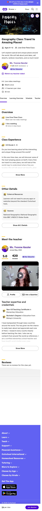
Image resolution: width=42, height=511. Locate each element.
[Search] (32, 9)
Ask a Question (31, 294)
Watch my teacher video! (15, 74)
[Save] (37, 16)
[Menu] (37, 9)
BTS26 (31, 2)
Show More (20, 175)
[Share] (32, 16)
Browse (11, 9)
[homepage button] (5, 9)
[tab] (3, 98)
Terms (22, 4)
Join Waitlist (32, 507)
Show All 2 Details (20, 225)
